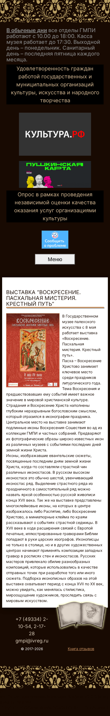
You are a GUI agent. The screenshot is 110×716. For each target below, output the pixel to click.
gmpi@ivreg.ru (31, 640)
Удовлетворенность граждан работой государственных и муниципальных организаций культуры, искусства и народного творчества (55, 84)
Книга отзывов (81, 648)
